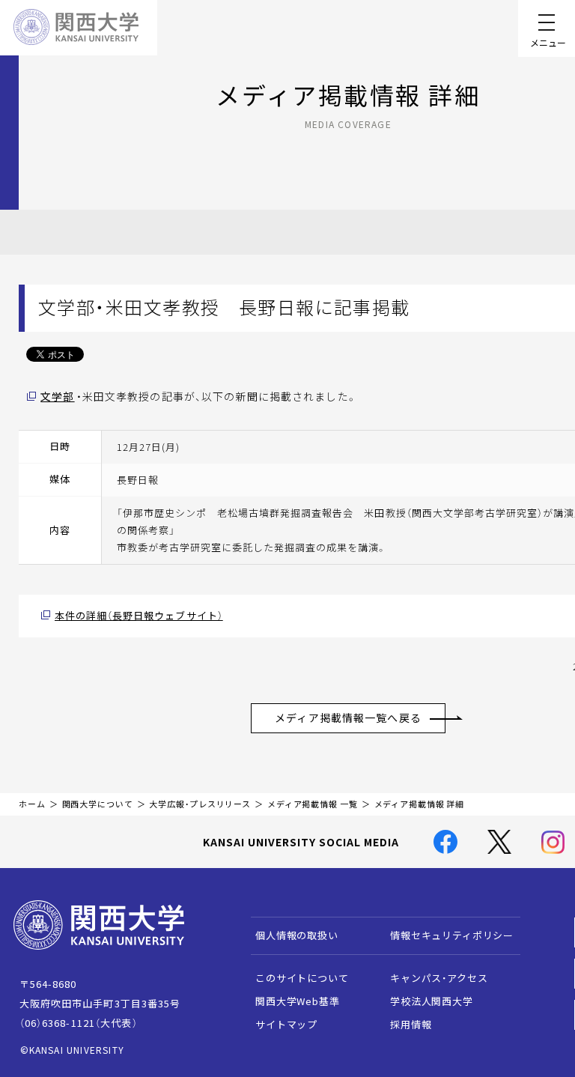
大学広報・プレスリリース (200, 804)
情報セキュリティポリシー (452, 935)
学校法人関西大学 (431, 1001)
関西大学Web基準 (297, 1001)
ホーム (32, 804)
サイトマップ (286, 1024)
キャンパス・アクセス (438, 978)
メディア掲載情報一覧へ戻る (348, 717)
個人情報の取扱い (296, 935)
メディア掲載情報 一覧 (312, 804)
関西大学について (97, 804)
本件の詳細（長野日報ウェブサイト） (139, 615)
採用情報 (410, 1024)
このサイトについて (302, 978)
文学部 (57, 396)
